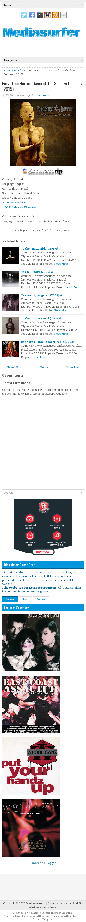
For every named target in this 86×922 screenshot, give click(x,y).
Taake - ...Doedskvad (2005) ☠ (41, 318)
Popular (10, 599)
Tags (25, 599)
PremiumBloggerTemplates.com (21, 916)
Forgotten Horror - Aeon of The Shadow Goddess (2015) (42, 86)
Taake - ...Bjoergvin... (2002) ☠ (41, 295)
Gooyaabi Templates (43, 919)
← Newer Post (12, 367)
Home (7, 70)
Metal (17, 70)
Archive (41, 599)
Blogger (51, 863)
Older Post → (74, 367)
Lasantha (67, 913)
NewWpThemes (32, 913)
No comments (39, 95)
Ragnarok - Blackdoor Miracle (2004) (47, 341)
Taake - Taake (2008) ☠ (37, 271)
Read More (61, 263)
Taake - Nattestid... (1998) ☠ (39, 248)
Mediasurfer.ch (36, 903)
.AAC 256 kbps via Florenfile (19, 207)
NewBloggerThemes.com (52, 916)
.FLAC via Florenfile (14, 202)
